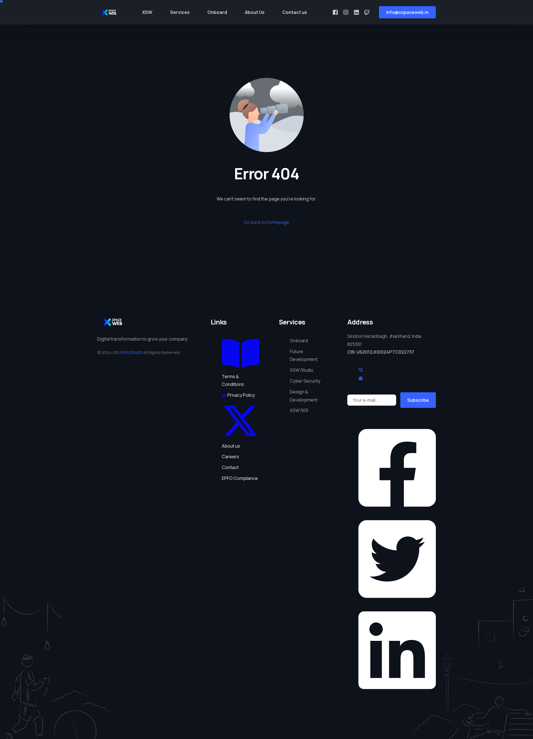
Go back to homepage (266, 222)
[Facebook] (335, 12)
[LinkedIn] (356, 12)
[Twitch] (367, 12)
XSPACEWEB (130, 352)
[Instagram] (346, 12)
